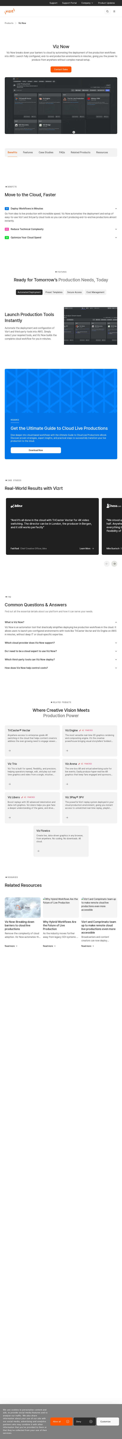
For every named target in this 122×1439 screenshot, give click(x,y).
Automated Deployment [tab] (29, 292)
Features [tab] (28, 152)
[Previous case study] (107, 564)
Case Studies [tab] (46, 152)
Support (53, 3)
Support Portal (69, 3)
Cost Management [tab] (95, 292)
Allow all (57, 1421)
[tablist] (61, 152)
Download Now (36, 450)
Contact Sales (61, 69)
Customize (105, 1421)
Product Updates (106, 3)
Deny (78, 1421)
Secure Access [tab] (74, 292)
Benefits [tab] (12, 152)
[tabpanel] (61, 326)
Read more (10, 946)
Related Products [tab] (80, 152)
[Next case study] (114, 564)
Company (85, 3)
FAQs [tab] (62, 152)
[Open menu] (114, 11)
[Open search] (107, 11)
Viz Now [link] (22, 23)
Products (9, 23)
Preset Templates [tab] (54, 292)
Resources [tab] (102, 152)
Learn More (85, 548)
